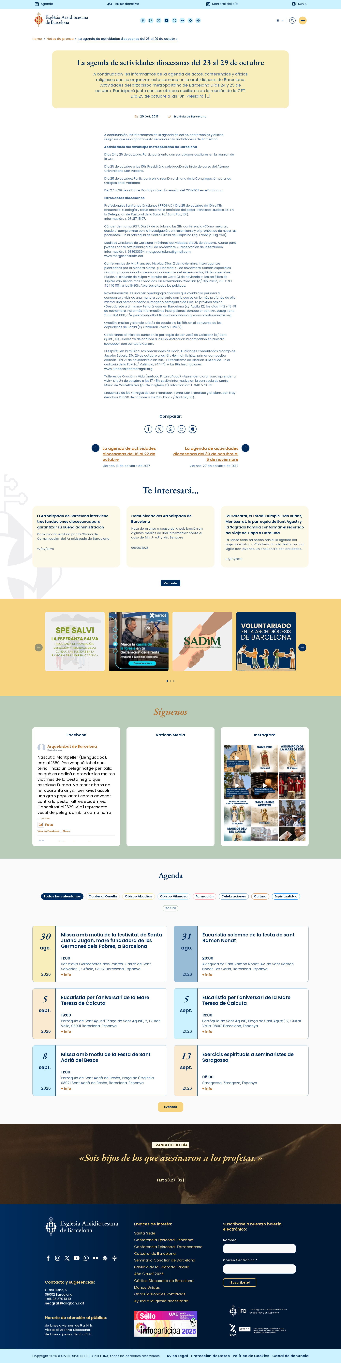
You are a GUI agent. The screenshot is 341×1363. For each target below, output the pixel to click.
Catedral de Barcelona (155, 1253)
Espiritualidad (285, 896)
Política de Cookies (251, 1355)
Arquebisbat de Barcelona (72, 746)
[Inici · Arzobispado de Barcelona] (64, 20)
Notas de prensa (60, 39)
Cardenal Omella (103, 896)
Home (37, 39)
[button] (302, 647)
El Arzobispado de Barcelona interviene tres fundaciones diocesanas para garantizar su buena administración (72, 521)
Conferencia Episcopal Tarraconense (168, 1246)
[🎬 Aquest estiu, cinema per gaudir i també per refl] (264, 785)
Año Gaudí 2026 (149, 1273)
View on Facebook (48, 831)
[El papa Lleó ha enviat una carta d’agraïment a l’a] (292, 840)
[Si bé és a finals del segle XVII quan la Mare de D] (237, 840)
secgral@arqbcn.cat (64, 1303)
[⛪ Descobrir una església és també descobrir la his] (237, 758)
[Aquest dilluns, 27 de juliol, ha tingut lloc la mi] (292, 785)
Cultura (260, 896)
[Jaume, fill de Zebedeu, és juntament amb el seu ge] (264, 813)
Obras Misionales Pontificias (159, 1294)
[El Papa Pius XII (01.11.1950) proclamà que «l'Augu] (292, 758)
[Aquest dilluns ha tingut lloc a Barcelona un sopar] (264, 840)
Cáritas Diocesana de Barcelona (164, 1280)
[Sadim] (75, 641)
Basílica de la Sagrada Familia (161, 1267)
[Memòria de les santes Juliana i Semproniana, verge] (237, 813)
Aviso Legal (177, 1355)
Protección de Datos (210, 1355)
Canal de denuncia (290, 1355)
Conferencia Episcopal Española (163, 1239)
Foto (49, 824)
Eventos (170, 1107)
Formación (205, 896)
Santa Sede (144, 1233)
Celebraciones (233, 896)
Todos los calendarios (62, 896)
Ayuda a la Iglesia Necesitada (161, 1301)
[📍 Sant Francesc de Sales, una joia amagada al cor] (237, 785)
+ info (66, 974)
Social (170, 908)
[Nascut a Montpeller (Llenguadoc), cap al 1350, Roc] (264, 758)
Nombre (229, 1240)
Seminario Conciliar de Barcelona (164, 1260)
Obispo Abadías (138, 896)
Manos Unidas (147, 1287)
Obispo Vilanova (174, 896)
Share (66, 831)
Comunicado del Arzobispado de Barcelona (161, 518)
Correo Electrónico (240, 1260)
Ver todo (170, 583)
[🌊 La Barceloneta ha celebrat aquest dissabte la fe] (292, 813)
